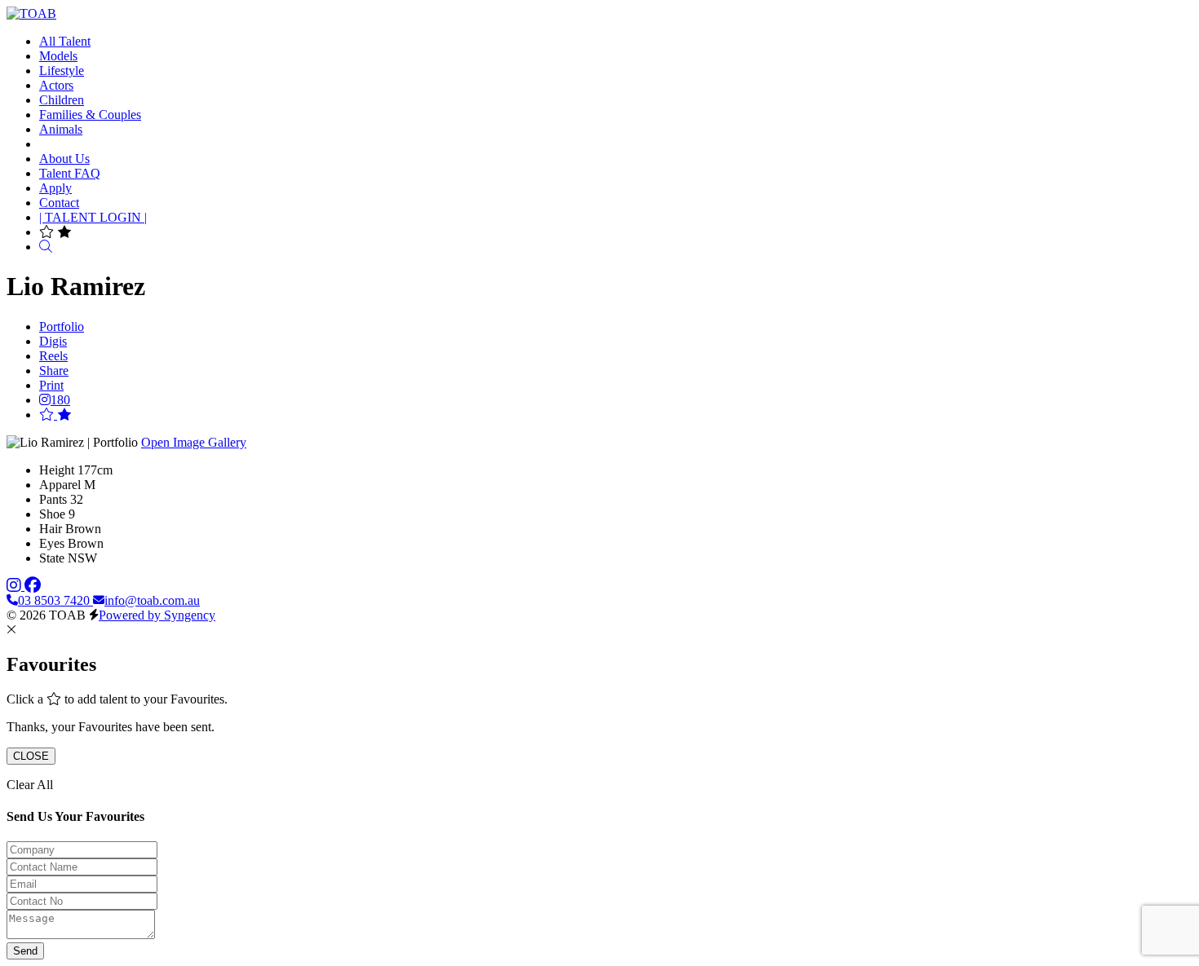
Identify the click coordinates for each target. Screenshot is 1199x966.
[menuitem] (65, 41)
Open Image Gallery (193, 442)
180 (60, 400)
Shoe (52, 514)
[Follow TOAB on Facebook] (32, 586)
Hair (50, 529)
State (51, 558)
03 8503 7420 (55, 600)
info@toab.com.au (152, 600)
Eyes (51, 543)
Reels (53, 356)
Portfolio (61, 326)
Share (54, 370)
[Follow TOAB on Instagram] (15, 586)
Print (51, 385)
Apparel (60, 485)
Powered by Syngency (157, 615)
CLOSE (31, 756)
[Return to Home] (31, 13)
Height (56, 470)
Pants (53, 499)
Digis (53, 341)
